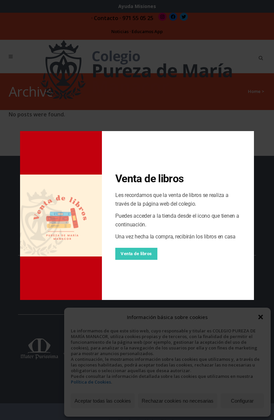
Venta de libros (136, 253)
